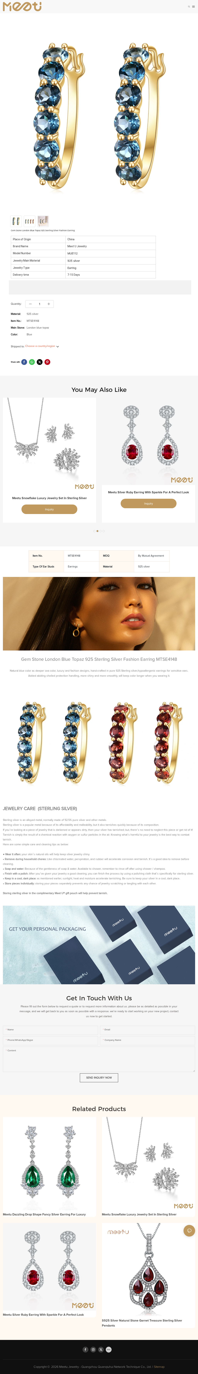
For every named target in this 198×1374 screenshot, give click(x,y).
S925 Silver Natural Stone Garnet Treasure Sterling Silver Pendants (142, 1323)
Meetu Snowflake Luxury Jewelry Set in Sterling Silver (49, 498)
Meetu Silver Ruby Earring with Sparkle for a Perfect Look (148, 492)
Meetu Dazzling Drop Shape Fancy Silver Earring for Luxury (44, 1214)
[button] (94, 531)
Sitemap (159, 1366)
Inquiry (49, 509)
